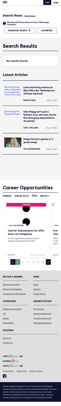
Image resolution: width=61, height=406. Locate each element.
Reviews (36, 289)
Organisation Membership (14, 294)
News (35, 284)
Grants (6, 318)
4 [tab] (33, 262)
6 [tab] (43, 262)
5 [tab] (38, 262)
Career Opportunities (28, 188)
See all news (30, 16)
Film (34, 195)
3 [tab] (28, 262)
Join (47, 3)
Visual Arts (22, 195)
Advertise (47, 30)
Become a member (11, 284)
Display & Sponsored (12, 309)
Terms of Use (22, 371)
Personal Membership (12, 289)
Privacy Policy (8, 371)
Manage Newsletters (42, 323)
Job (4, 313)
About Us (7, 338)
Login (55, 3)
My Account (38, 309)
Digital (7, 195)
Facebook (4, 376)
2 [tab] (22, 262)
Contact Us (8, 342)
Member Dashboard (42, 313)
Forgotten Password (42, 318)
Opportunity (8, 323)
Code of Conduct (35, 371)
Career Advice (39, 294)
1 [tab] (17, 262)
